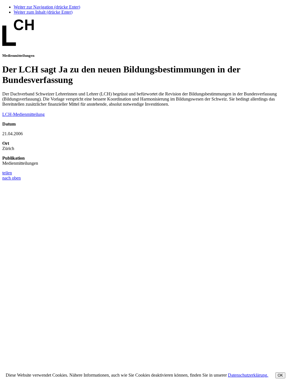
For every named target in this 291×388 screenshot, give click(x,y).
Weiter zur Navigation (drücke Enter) (47, 7)
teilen (7, 172)
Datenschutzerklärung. (248, 375)
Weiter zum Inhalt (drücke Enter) (43, 12)
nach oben (11, 178)
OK (280, 375)
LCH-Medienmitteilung (23, 114)
